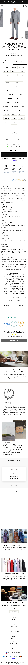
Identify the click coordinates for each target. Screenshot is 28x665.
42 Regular (9, 86)
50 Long (21, 114)
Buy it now (14, 155)
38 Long (23, 106)
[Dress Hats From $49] (14, 593)
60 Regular (18, 102)
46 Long (6, 114)
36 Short (14, 67)
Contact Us (14, 636)
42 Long (14, 110)
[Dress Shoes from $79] (14, 536)
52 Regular (18, 94)
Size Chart (14, 626)
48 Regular (18, 90)
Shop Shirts (14, 582)
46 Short (6, 75)
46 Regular (9, 90)
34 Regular (9, 79)
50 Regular (9, 94)
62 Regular (6, 106)
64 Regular (15, 106)
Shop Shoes (14, 554)
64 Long (14, 126)
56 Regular (18, 98)
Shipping (8, 55)
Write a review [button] (14, 340)
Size (12, 62)
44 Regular (18, 86)
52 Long (7, 118)
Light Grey (14, 133)
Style (14, 137)
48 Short (14, 75)
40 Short (6, 71)
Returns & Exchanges (14, 622)
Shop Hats (14, 611)
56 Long (21, 118)
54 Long (14, 118)
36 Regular (18, 79)
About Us (14, 617)
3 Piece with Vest (17, 139)
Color (14, 130)
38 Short (21, 67)
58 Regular (9, 102)
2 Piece (8, 139)
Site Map (14, 648)
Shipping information (14, 297)
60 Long (14, 122)
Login (14, 646)
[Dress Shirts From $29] (14, 565)
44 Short (21, 71)
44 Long (21, 110)
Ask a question (14, 300)
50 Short (21, 75)
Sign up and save (13, 631)
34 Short (6, 67)
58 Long (7, 122)
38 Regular (9, 83)
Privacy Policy (14, 643)
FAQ (14, 624)
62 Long (21, 122)
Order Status (14, 638)
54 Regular (9, 98)
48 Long (14, 114)
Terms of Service (14, 641)
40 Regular (18, 83)
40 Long (6, 110)
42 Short (14, 71)
